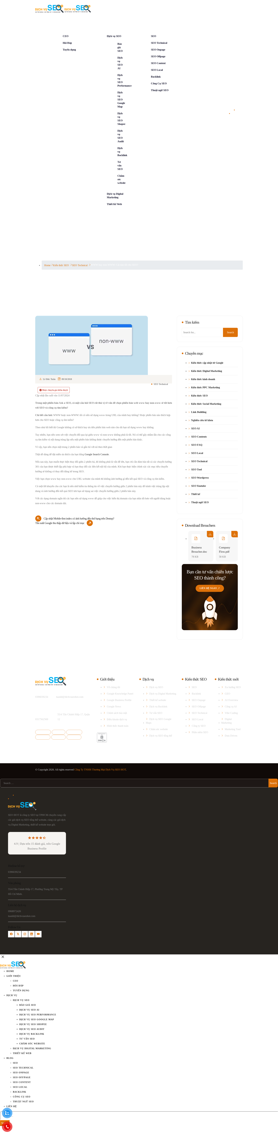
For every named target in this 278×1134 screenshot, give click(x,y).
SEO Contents (199, 436)
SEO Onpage (158, 49)
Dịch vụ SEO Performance (37, 1014)
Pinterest (75, 737)
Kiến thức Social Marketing (206, 404)
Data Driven (231, 735)
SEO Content (158, 63)
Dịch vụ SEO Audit (31, 1029)
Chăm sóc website (158, 729)
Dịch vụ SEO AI (29, 1010)
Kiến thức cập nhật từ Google (207, 363)
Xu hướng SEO (233, 687)
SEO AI (195, 428)
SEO (153, 36)
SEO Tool (196, 469)
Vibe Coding (231, 713)
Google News (114, 706)
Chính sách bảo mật (117, 713)
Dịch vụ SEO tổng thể (160, 735)
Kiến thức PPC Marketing (205, 387)
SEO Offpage (158, 56)
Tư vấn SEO (120, 165)
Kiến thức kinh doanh (203, 379)
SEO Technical (159, 43)
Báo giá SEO (120, 47)
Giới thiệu (57, 23)
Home (42, 23)
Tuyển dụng (69, 49)
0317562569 (41, 719)
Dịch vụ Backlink (158, 706)
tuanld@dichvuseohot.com (69, 696)
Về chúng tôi (113, 687)
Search (230, 332)
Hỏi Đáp (67, 43)
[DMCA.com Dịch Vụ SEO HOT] (102, 737)
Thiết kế (195, 494)
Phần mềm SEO (200, 732)
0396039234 (41, 696)
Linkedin (43, 737)
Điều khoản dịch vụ (117, 719)
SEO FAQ (196, 445)
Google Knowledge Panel (120, 693)
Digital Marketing (226, 721)
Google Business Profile (119, 700)
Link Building (198, 412)
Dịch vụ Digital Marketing (162, 693)
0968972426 (14, 911)
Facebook (44, 732)
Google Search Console (97, 454)
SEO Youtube (198, 486)
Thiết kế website (157, 700)
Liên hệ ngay (208, 588)
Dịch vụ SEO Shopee (33, 1024)
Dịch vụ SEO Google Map (121, 99)
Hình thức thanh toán (117, 725)
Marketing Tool (233, 729)
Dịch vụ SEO (114, 36)
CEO (65, 36)
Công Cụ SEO (159, 83)
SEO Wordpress (200, 477)
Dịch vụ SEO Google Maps (158, 721)
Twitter (59, 732)
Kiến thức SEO (199, 395)
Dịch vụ (100, 23)
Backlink (156, 76)
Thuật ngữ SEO (159, 90)
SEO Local (157, 70)
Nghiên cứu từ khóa (202, 420)
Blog (142, 23)
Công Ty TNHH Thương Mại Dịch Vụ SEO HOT (100, 769)
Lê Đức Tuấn (49, 379)
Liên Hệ (188, 23)
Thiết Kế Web (114, 204)
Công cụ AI (231, 706)
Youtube (60, 737)
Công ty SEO (199, 725)
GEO (227, 693)
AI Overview (231, 700)
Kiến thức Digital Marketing (206, 371)
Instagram (75, 732)
